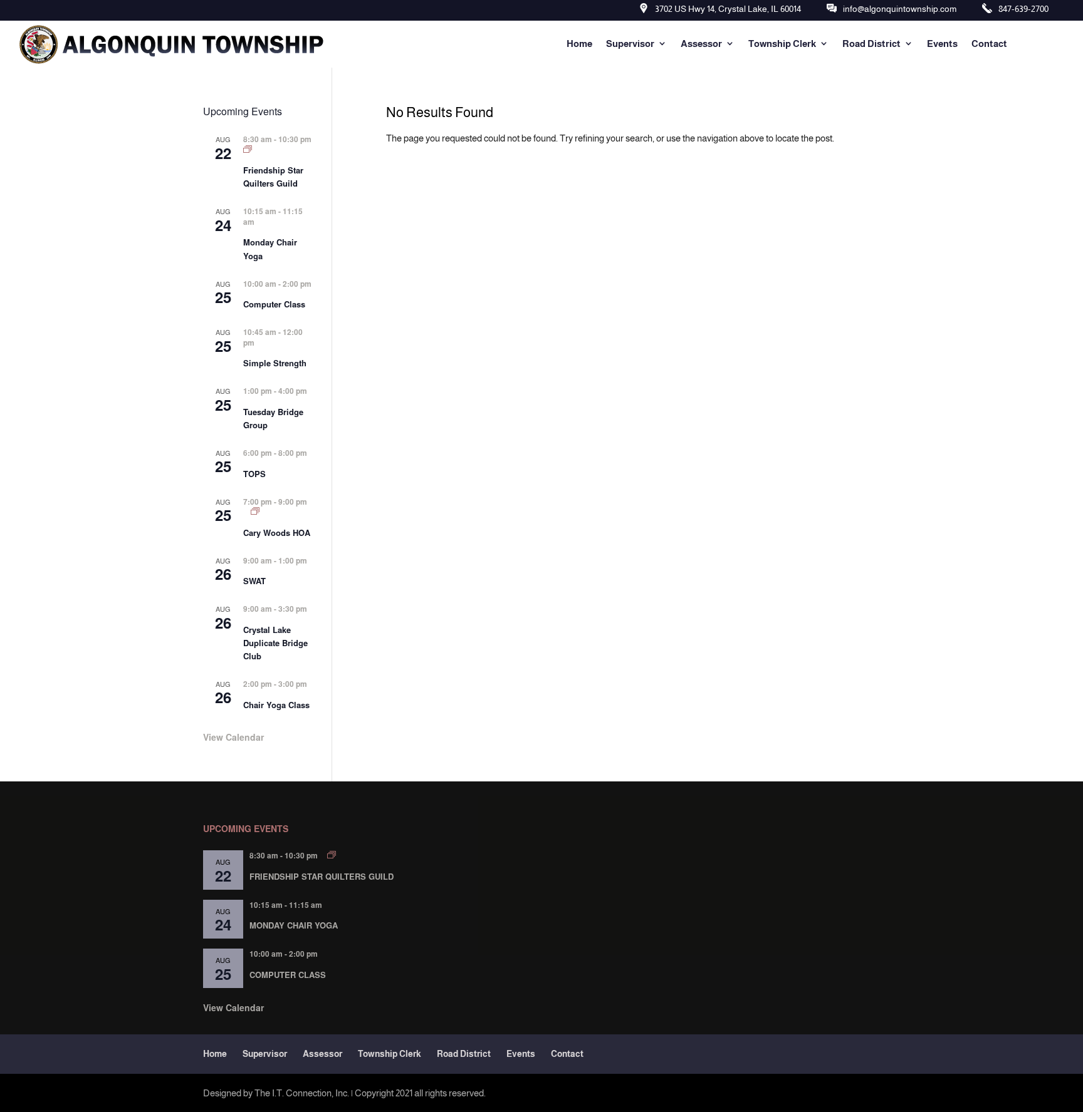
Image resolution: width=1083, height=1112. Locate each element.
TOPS (254, 474)
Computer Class (274, 304)
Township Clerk (782, 43)
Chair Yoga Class (276, 705)
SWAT (254, 581)
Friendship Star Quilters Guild (273, 176)
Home (579, 43)
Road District (871, 43)
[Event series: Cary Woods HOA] (255, 511)
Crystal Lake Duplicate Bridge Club (275, 643)
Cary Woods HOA (276, 532)
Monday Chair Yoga (293, 925)
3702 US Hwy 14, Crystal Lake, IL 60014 (728, 9)
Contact (989, 43)
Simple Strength (274, 363)
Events (942, 43)
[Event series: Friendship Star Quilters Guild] (247, 149)
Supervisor (630, 43)
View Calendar (233, 737)
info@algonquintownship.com (899, 9)
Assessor (701, 43)
